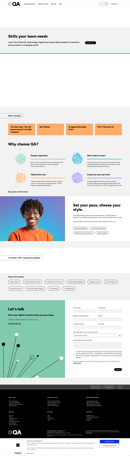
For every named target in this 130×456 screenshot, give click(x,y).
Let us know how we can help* (82, 340)
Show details (30, 453)
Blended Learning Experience (83, 233)
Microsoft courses (15, 288)
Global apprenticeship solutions (94, 405)
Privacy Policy (77, 363)
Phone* (100, 316)
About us (11, 415)
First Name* (77, 308)
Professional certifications (54, 282)
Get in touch (96, 387)
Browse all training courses (54, 402)
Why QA (53, 4)
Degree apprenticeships (76, 282)
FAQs (49, 420)
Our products (109, 387)
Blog (60, 4)
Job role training (111, 282)
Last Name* (102, 308)
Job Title (101, 324)
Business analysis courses (32, 282)
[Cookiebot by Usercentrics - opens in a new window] (18, 453)
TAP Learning (54, 288)
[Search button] (106, 4)
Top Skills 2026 (68, 288)
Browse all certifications (53, 405)
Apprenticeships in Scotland (93, 404)
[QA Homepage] (14, 4)
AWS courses (14, 282)
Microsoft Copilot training (35, 288)
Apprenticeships (102, 233)
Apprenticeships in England (92, 402)
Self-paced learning (81, 228)
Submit (118, 369)
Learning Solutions (29, 4)
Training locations (13, 418)
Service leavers (12, 423)
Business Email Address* (81, 316)
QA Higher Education (14, 421)
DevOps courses (94, 282)
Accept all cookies (109, 441)
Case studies (51, 418)
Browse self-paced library (54, 401)
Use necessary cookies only (109, 445)
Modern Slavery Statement (92, 417)
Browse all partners (52, 404)
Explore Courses (43, 4)
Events (49, 417)
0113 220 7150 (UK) (14, 323)
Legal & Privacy (90, 415)
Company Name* (78, 324)
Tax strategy (89, 418)
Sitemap (88, 420)
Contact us (114, 4)
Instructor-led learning (98, 228)
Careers (11, 417)
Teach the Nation (13, 424)
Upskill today (90, 43)
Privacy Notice (89, 433)
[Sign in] (120, 4)
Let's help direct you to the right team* (85, 332)
